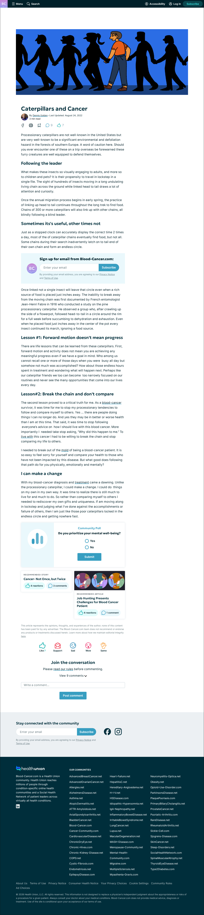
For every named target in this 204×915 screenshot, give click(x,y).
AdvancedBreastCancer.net (85, 776)
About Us (21, 883)
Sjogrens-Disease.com (163, 836)
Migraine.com (118, 863)
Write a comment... (36, 685)
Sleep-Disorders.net (162, 847)
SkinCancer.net (159, 841)
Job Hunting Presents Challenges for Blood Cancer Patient (97, 602)
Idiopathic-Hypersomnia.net (126, 803)
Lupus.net (115, 830)
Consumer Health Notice (83, 883)
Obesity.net (157, 781)
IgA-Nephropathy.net (122, 809)
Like (41, 647)
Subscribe (193, 3)
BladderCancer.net (80, 820)
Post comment (73, 695)
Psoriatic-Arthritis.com (164, 814)
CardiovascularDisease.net (85, 836)
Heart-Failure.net (120, 776)
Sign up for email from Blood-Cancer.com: (77, 259)
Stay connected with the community (47, 723)
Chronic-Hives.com (80, 847)
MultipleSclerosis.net (122, 869)
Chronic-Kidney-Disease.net (86, 852)
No (92, 547)
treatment (82, 482)
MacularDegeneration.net (125, 836)
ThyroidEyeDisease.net (164, 863)
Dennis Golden (40, 115)
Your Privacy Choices (114, 883)
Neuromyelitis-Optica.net (165, 776)
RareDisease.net (160, 820)
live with (27, 436)
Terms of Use (51, 278)
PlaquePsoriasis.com (162, 798)
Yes (92, 541)
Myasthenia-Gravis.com (124, 874)
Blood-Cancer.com (80, 825)
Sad (71, 647)
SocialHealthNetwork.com (166, 852)
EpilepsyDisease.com (82, 874)
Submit (89, 557)
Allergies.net (76, 787)
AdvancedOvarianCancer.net (86, 781)
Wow (86, 647)
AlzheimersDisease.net (82, 792)
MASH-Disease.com (122, 841)
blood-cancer (111, 402)
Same (102, 647)
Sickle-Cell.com (159, 830)
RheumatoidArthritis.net (164, 825)
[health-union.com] (30, 769)
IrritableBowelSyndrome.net (126, 820)
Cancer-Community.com (83, 830)
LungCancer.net (119, 825)
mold (65, 450)
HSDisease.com (119, 798)
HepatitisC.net (118, 781)
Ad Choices (23, 887)
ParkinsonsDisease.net (163, 792)
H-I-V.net (115, 792)
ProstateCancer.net (162, 809)
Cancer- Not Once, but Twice (45, 579)
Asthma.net (76, 798)
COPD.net (75, 858)
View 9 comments (71, 675)
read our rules (63, 669)
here (23, 636)
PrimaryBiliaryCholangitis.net (167, 803)
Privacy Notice (107, 274)
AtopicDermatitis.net (81, 803)
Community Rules (161, 883)
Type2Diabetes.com (162, 869)
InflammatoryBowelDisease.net (128, 814)
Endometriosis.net (80, 869)
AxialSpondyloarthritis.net (85, 814)
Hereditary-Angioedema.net (126, 787)
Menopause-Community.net (126, 847)
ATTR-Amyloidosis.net (82, 809)
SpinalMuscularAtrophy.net (166, 858)
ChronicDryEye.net (80, 841)
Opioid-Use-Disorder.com (165, 787)
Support (56, 647)
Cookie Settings (139, 883)
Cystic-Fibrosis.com (81, 863)
